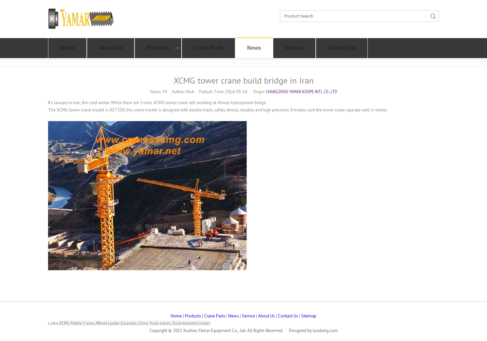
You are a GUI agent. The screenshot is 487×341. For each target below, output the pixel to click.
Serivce (294, 48)
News (254, 48)
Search (433, 16)
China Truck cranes (154, 323)
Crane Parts (208, 48)
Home (67, 48)
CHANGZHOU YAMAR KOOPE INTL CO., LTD (301, 92)
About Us (111, 48)
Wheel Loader (108, 323)
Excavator (129, 323)
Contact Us (342, 48)
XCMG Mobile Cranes (77, 323)
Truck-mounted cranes (191, 323)
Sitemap (308, 316)
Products (158, 48)
